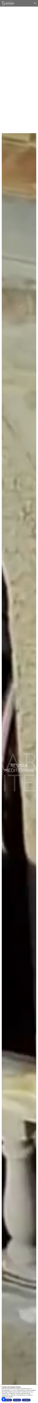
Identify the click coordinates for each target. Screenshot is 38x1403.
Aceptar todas (6, 1400)
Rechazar (17, 1400)
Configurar (26, 1400)
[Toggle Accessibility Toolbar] (3, 1399)
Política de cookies (7, 1396)
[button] (35, 3)
